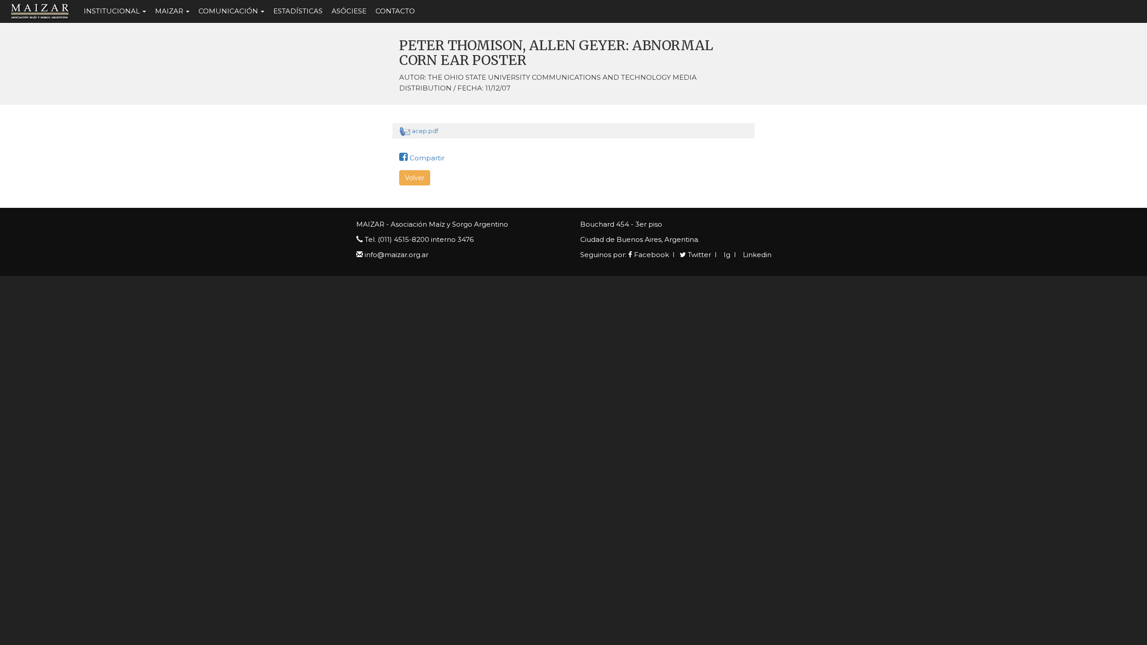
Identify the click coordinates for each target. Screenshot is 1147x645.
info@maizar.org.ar (396, 254)
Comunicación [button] (229, 11)
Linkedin (756, 254)
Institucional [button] (113, 11)
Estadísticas (298, 11)
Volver (414, 178)
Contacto (395, 11)
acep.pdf (425, 130)
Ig (726, 254)
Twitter (698, 254)
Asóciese (349, 11)
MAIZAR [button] (170, 11)
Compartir (426, 158)
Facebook (650, 254)
